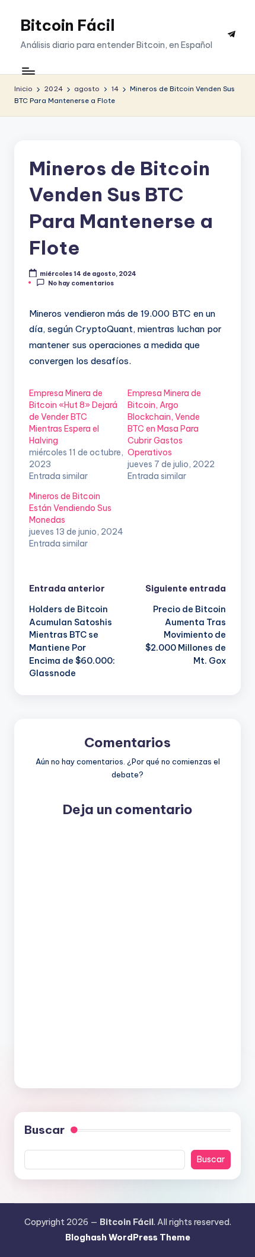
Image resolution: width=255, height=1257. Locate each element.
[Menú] (28, 70)
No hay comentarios (81, 283)
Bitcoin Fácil (67, 25)
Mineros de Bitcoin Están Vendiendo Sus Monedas (70, 508)
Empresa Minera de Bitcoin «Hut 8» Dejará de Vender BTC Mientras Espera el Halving (73, 417)
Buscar (44, 1130)
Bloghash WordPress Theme (127, 1237)
